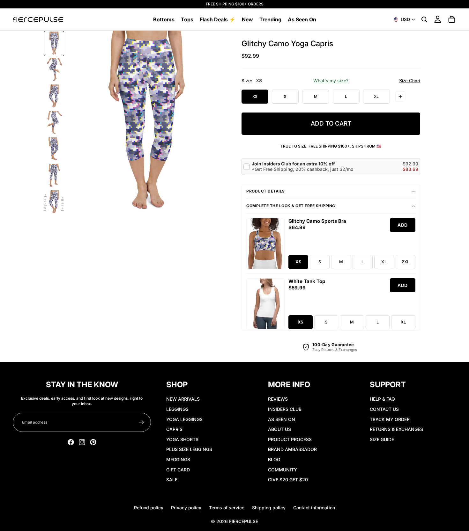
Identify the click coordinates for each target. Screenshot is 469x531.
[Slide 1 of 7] (53, 43)
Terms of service (226, 507)
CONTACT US (384, 409)
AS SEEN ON (281, 419)
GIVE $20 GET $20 (288, 479)
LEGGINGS (177, 409)
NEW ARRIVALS (183, 399)
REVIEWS (278, 399)
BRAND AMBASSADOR (292, 449)
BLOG (274, 459)
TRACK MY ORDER (390, 419)
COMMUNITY (282, 469)
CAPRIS (174, 429)
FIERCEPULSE (243, 521)
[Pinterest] (93, 442)
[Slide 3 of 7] (53, 96)
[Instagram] (82, 442)
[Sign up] (141, 422)
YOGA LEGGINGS (184, 419)
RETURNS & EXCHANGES (396, 429)
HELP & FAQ (382, 399)
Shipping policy (269, 507)
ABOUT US (279, 429)
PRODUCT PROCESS (290, 439)
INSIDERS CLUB (285, 409)
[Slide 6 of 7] (53, 176)
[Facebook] (71, 442)
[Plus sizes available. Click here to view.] (400, 97)
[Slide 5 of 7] (53, 149)
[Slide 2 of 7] (53, 70)
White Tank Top (306, 281)
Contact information (314, 507)
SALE (171, 479)
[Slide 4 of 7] (53, 123)
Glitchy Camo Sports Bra (317, 221)
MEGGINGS (178, 459)
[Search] (424, 19)
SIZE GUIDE (382, 439)
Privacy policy (186, 507)
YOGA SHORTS (182, 439)
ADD (403, 225)
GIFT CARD (178, 469)
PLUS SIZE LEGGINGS (189, 449)
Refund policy (148, 507)
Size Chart (409, 80)
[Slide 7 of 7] (53, 202)
